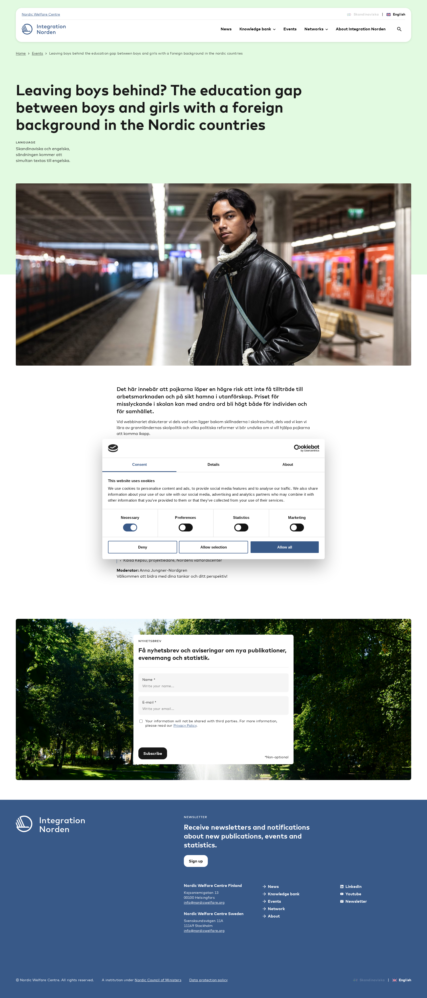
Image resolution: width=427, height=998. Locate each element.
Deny (142, 547)
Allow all (284, 547)
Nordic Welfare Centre (41, 14)
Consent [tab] (139, 464)
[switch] (186, 527)
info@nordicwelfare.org (204, 902)
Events (290, 28)
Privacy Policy (184, 725)
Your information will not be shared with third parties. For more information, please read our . (211, 723)
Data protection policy (208, 980)
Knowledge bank (255, 28)
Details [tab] (213, 464)
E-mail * (149, 702)
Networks (313, 28)
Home (21, 53)
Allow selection (213, 547)
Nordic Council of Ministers (158, 980)
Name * (148, 679)
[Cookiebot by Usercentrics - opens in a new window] (297, 448)
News (226, 28)
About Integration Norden (360, 28)
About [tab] (287, 464)
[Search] (399, 29)
